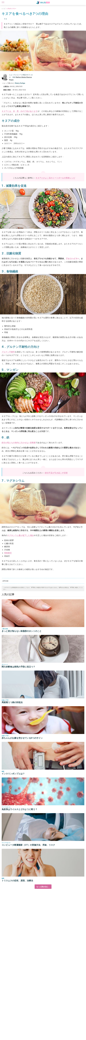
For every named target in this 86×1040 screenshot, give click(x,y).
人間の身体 (5, 629)
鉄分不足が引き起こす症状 (56, 473)
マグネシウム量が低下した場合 (20, 535)
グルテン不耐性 (8, 352)
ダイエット (5, 664)
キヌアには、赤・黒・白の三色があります (20, 111)
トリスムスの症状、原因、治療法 (17, 880)
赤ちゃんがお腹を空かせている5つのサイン (22, 738)
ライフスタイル (6, 807)
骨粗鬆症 (8, 553)
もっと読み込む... (43, 887)
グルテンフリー (11, 8)
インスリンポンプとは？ (13, 773)
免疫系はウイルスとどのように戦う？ (19, 809)
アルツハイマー (72, 258)
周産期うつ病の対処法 (12, 702)
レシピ (3, 8)
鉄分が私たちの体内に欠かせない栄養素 (19, 442)
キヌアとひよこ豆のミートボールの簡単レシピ (55, 178)
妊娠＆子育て (5, 700)
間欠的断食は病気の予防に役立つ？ (18, 666)
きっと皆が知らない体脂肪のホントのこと (22, 631)
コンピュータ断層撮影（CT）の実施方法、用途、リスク (28, 845)
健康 (3, 771)
